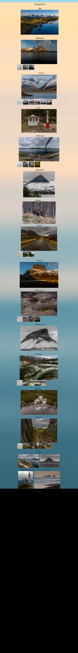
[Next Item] (59, 52)
